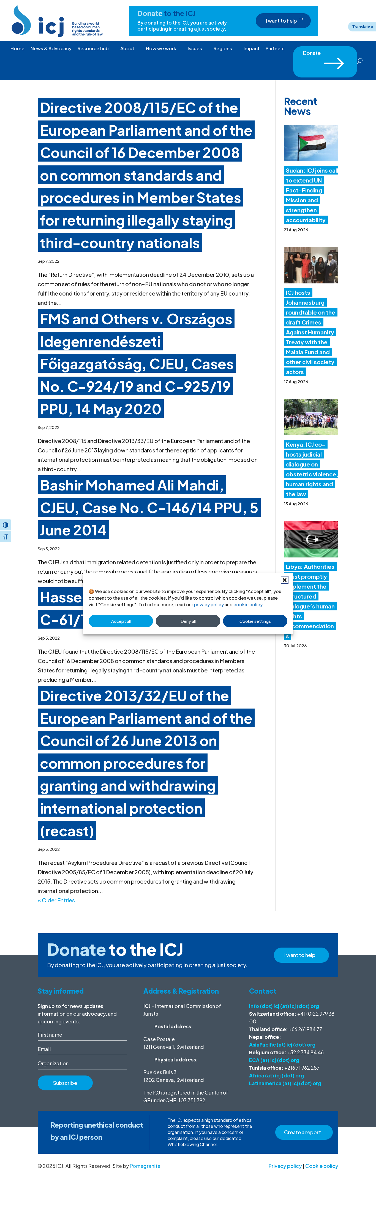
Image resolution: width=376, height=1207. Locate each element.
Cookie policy (321, 1166)
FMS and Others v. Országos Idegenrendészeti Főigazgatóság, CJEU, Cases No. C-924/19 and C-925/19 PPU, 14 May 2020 (137, 363)
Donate (325, 55)
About (127, 48)
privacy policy (209, 604)
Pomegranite (145, 1166)
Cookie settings (255, 621)
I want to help (281, 20)
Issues (195, 48)
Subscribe (65, 1083)
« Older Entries (56, 900)
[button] (284, 580)
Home (17, 48)
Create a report (302, 1132)
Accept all (121, 621)
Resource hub (93, 48)
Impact (252, 48)
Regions (223, 48)
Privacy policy (285, 1166)
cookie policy (247, 604)
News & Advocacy (51, 48)
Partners (275, 48)
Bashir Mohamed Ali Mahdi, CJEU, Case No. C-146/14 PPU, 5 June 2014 (149, 507)
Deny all (188, 621)
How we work (161, 48)
